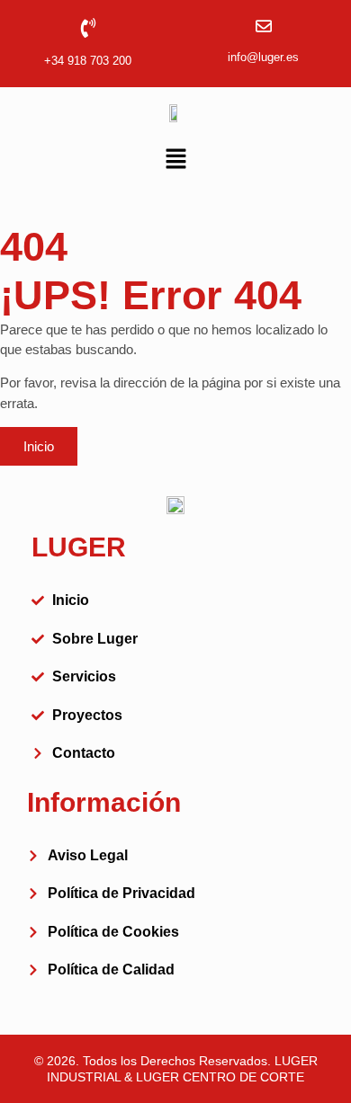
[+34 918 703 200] (88, 28)
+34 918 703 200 (87, 60)
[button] (176, 160)
